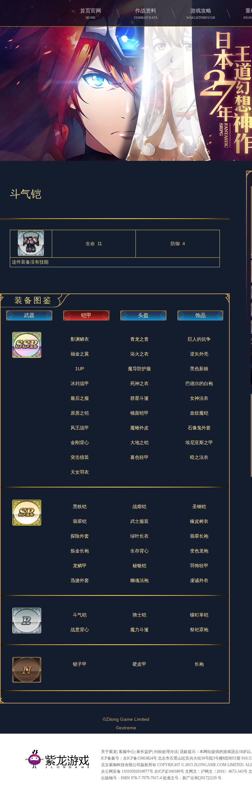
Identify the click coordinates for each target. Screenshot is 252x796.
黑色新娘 (199, 368)
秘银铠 (139, 565)
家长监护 (144, 751)
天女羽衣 (80, 472)
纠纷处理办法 (166, 751)
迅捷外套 (80, 580)
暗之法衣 (199, 457)
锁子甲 (80, 664)
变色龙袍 (199, 550)
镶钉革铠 (199, 614)
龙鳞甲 (80, 565)
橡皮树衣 (199, 521)
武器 (29, 315)
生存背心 (139, 550)
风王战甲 (80, 427)
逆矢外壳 (199, 353)
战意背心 (80, 629)
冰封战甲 (80, 383)
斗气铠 (80, 614)
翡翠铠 (80, 521)
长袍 (199, 664)
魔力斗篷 (139, 629)
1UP (79, 368)
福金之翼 (80, 353)
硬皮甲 (139, 664)
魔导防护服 (139, 368)
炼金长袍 (80, 550)
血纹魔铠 (199, 413)
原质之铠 (80, 413)
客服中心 (127, 751)
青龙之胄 (139, 339)
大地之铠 (139, 442)
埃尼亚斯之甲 (199, 442)
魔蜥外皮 (139, 427)
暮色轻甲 (139, 457)
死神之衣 (139, 383)
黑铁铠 (80, 506)
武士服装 (139, 521)
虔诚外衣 (199, 580)
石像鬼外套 (199, 427)
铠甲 (86, 315)
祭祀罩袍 (199, 629)
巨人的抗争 (199, 339)
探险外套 (80, 536)
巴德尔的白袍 (199, 383)
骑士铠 (139, 614)
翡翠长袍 (199, 536)
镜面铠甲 (139, 413)
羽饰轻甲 (199, 565)
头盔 (143, 315)
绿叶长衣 (139, 536)
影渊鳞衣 (80, 339)
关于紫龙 (109, 751)
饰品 (200, 315)
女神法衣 (199, 398)
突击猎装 (80, 457)
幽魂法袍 (139, 580)
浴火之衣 (139, 353)
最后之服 (80, 398)
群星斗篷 (139, 398)
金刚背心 (80, 442)
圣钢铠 (199, 506)
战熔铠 (139, 506)
